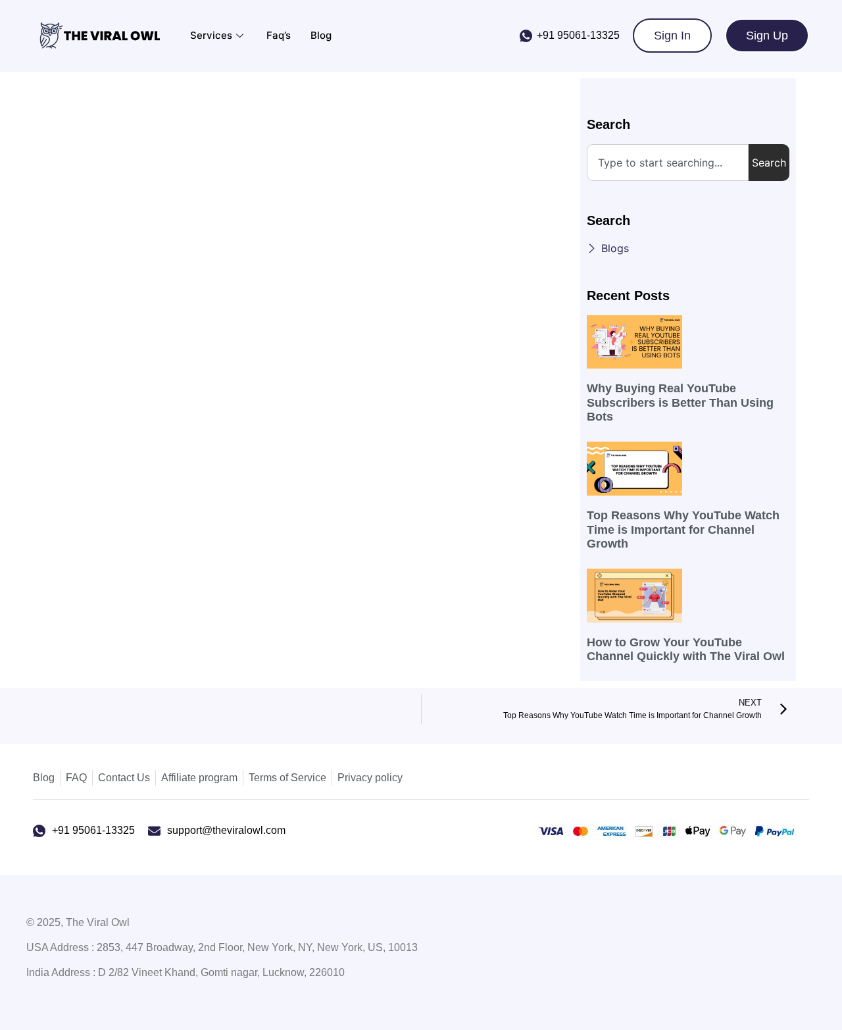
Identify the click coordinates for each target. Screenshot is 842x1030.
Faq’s (278, 35)
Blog (321, 35)
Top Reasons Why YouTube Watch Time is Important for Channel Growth (683, 529)
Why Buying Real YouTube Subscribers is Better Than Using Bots (680, 402)
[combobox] (668, 162)
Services (211, 35)
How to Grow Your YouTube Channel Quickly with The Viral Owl (686, 649)
